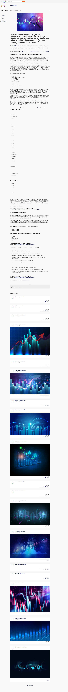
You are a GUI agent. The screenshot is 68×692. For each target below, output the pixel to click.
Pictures (3, 17)
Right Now (3, 15)
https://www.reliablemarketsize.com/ (24, 280)
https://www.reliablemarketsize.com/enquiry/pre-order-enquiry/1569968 (26, 209)
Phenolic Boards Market (16, 45)
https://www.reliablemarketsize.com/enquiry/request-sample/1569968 (35, 51)
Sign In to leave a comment (18, 286)
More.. (48, 301)
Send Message (4, 21)
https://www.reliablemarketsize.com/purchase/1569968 (24, 244)
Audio (3, 18)
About (2, 14)
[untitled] (30, 22)
